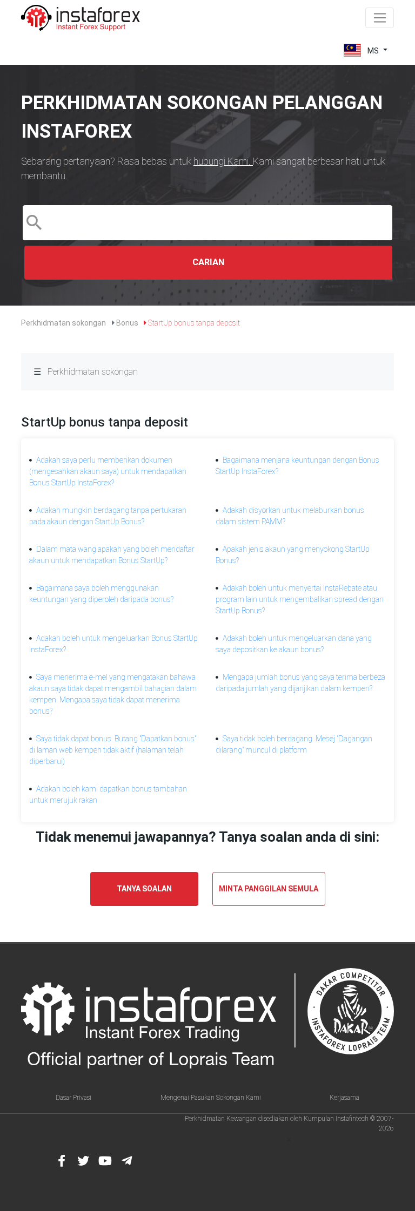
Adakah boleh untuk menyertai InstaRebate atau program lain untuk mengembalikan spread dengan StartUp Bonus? (300, 599)
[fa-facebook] (61, 1161)
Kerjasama (344, 1097)
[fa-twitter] (83, 1161)
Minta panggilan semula (268, 888)
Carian (208, 262)
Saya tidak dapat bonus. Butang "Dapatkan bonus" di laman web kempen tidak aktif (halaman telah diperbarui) (112, 750)
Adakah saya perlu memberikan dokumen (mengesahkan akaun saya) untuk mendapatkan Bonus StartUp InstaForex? (107, 471)
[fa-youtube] (105, 1161)
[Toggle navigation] (379, 18)
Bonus (127, 323)
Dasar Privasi (73, 1097)
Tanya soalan (144, 888)
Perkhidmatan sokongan (63, 323)
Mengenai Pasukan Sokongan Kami (210, 1097)
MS (373, 50)
